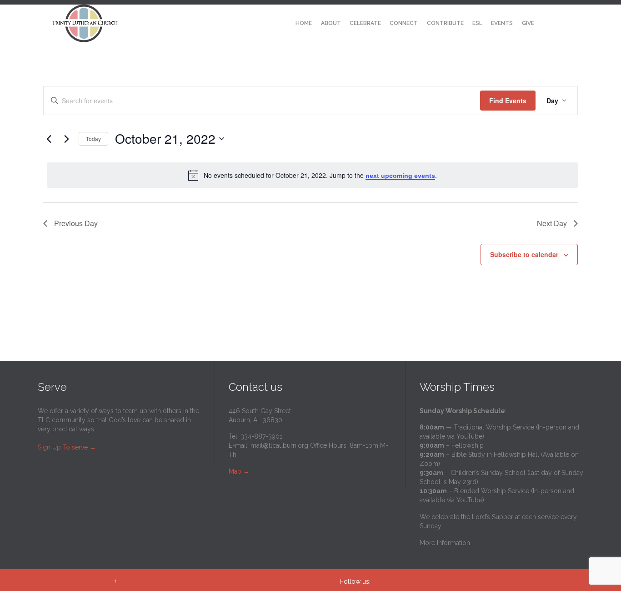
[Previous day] (48, 138)
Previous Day (76, 223)
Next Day (552, 223)
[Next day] (66, 138)
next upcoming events (400, 175)
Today (93, 138)
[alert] (312, 175)
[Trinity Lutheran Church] (84, 23)
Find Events (507, 100)
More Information (445, 542)
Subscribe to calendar (524, 254)
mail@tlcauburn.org (279, 445)
